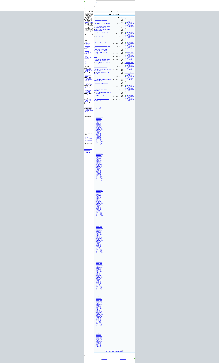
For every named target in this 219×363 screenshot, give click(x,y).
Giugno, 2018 (98, 208)
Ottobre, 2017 (98, 216)
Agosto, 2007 (98, 342)
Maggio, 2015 (99, 246)
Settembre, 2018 (99, 205)
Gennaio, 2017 (99, 226)
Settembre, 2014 (99, 254)
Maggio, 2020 (99, 184)
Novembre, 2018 (99, 203)
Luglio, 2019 (98, 195)
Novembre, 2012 (99, 277)
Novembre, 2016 (99, 228)
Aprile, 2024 (98, 136)
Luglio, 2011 (98, 293)
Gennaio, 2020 (99, 189)
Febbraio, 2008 (99, 336)
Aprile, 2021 (98, 173)
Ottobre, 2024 (98, 130)
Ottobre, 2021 (98, 167)
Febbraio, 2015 (99, 249)
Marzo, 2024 (98, 137)
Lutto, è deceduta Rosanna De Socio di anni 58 (89, 110)
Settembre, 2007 (99, 341)
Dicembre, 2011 (99, 288)
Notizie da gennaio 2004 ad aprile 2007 (88, 138)
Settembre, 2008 (99, 328)
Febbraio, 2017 (99, 225)
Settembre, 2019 (99, 193)
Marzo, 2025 (98, 125)
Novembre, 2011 (99, 289)
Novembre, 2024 (99, 129)
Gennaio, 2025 (99, 127)
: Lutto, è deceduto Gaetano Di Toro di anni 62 (88, 146)
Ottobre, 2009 (98, 315)
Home (86, 42)
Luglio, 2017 (98, 219)
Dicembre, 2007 (99, 338)
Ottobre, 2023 (98, 142)
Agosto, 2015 (98, 243)
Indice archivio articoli (110, 351)
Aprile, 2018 (98, 210)
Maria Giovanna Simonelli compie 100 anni (88, 100)
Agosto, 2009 (98, 317)
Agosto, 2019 (98, 194)
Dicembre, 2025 (99, 116)
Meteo (86, 56)
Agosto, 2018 (98, 206)
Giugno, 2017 (98, 220)
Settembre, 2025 (99, 119)
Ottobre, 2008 (98, 327)
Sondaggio (87, 58)
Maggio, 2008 (99, 333)
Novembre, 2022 (99, 154)
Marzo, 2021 (98, 174)
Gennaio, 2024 (99, 139)
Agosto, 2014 (98, 255)
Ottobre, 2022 (98, 155)
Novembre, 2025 (99, 117)
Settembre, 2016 (99, 230)
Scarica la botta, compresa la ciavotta (101, 83)
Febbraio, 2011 (99, 299)
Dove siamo (87, 51)
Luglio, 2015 (98, 244)
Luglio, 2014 (98, 256)
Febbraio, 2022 (99, 163)
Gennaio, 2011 (99, 300)
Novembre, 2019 (99, 191)
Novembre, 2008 (99, 326)
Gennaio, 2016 (99, 238)
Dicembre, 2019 (99, 190)
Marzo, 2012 (98, 285)
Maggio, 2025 (99, 123)
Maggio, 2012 (99, 283)
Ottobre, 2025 (98, 118)
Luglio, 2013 (98, 269)
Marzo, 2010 (98, 310)
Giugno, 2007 (98, 344)
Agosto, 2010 (98, 305)
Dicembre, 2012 (99, 276)
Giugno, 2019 (98, 196)
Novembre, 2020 (99, 178)
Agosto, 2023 (98, 144)
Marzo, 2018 (98, 211)
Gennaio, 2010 (99, 312)
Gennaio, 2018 (99, 213)
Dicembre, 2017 (99, 214)
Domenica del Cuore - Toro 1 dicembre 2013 (103, 23)
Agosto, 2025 (98, 120)
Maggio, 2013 (99, 271)
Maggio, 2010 (99, 308)
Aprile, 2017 (98, 222)
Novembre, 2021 (99, 166)
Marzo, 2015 (98, 248)
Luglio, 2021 (98, 170)
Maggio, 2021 (99, 172)
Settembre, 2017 (99, 217)
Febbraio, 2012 (99, 286)
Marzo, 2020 (98, 186)
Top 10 (86, 62)
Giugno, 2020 (98, 183)
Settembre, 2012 (99, 279)
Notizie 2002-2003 (88, 140)
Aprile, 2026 (98, 111)
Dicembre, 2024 (99, 128)
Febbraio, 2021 (99, 175)
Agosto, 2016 (98, 231)
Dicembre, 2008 (99, 325)
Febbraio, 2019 (99, 200)
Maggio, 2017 (99, 221)
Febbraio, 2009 (99, 323)
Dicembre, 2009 (99, 313)
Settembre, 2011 (99, 291)
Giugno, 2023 (98, 146)
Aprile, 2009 (98, 321)
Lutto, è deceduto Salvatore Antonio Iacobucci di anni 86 (88, 106)
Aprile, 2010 (98, 309)
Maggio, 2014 (99, 258)
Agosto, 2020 (98, 181)
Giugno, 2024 (98, 134)
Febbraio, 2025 (99, 126)
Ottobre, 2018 (98, 204)
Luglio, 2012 (98, 281)
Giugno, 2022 (98, 159)
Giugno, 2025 (98, 122)
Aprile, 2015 (98, 247)
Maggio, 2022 (99, 160)
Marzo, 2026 (98, 112)
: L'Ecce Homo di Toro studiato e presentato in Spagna (88, 152)
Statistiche (86, 59)
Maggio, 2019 (99, 197)
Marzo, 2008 (98, 335)
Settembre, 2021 (99, 168)
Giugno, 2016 (98, 233)
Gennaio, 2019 (99, 201)
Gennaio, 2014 (99, 263)
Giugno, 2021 (98, 171)
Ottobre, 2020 (98, 179)
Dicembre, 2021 (99, 165)
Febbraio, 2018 (99, 212)
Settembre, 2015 (99, 242)
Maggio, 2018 (99, 209)
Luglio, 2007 (98, 343)
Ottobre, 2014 (98, 253)
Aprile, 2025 (98, 124)
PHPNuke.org (104, 359)
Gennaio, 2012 (99, 287)
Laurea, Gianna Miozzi (99, 36)
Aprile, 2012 (98, 284)
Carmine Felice (123, 359)
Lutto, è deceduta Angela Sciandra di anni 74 (88, 70)
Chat (86, 49)
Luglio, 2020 (98, 182)
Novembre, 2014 (99, 252)
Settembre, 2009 (99, 316)
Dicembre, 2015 (99, 239)
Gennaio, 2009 (99, 324)
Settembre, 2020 (99, 180)
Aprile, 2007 (98, 346)
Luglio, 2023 (98, 145)
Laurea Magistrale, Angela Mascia (101, 20)
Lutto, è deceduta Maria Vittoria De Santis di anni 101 (88, 91)
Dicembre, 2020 (99, 177)
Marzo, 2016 (98, 236)
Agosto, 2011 (98, 292)
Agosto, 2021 (98, 169)
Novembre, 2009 (99, 314)
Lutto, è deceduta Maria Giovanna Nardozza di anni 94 (88, 95)
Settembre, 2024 (99, 131)
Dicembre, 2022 (99, 153)
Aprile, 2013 (98, 272)
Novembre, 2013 (99, 265)
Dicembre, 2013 (99, 264)
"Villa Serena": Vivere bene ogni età (88, 84)
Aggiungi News (88, 44)
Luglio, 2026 (98, 108)
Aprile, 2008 (98, 334)
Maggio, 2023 (99, 147)
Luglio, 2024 (98, 133)
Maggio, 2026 (99, 110)
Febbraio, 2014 (99, 262)
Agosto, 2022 (98, 157)
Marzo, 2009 (98, 322)
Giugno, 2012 (98, 282)
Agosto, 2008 (98, 329)
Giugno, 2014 (98, 257)
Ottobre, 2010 (98, 303)
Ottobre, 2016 (98, 229)
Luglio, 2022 (98, 158)
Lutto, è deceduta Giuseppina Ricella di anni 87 (88, 79)
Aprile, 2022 (98, 161)
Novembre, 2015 (99, 240)
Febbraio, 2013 (99, 274)
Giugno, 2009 (98, 319)
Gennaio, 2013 (99, 275)
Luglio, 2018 (98, 207)
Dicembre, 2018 (99, 202)
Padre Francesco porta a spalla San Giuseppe (88, 75)
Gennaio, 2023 (99, 152)
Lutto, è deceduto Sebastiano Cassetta (101, 39)
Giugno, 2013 (98, 270)
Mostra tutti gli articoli (119, 351)
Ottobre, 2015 (98, 241)
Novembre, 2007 (99, 339)
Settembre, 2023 (99, 143)
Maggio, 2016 (99, 234)
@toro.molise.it (87, 43)
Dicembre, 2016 (99, 227)
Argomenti (87, 47)
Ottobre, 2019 (98, 192)
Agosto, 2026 (98, 107)
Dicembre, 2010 (99, 301)
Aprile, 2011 (98, 297)
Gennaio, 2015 (99, 250)
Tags (86, 61)
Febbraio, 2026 (99, 113)
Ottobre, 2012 (98, 278)
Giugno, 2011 (98, 294)
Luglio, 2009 (98, 318)
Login (86, 54)
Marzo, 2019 (98, 199)
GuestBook (87, 53)
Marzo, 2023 (98, 149)
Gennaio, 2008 (99, 337)
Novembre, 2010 (99, 302)
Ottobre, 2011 (98, 290)
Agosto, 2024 (98, 132)
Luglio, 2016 (98, 232)
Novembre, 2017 (99, 215)
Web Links (87, 63)
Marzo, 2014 (98, 261)
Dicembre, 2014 (99, 251)
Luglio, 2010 (98, 306)
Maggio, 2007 (99, 345)
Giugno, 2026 (98, 109)
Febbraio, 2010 (99, 311)
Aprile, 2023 (98, 148)
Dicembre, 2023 (99, 140)
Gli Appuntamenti (88, 52)
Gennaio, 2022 (99, 164)
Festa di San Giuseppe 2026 (87, 87)
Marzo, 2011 (98, 298)
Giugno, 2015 (98, 245)
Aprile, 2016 (98, 235)
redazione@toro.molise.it (88, 22)
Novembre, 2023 (99, 141)
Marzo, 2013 (98, 273)
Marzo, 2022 (98, 162)
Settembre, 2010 (99, 304)
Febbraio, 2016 (99, 237)
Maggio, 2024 (99, 135)
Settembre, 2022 (99, 156)
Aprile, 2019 (98, 198)
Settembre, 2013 (99, 267)
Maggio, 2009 (99, 320)
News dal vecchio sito (89, 57)
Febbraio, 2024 (99, 138)
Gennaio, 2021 (99, 176)
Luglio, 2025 (98, 121)
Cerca (86, 48)
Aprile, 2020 (98, 185)
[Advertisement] (88, 124)
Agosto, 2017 (98, 218)
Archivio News (87, 46)
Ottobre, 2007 (98, 340)
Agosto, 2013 (98, 268)
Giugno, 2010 (98, 307)
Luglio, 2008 (98, 330)
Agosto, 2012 (98, 280)
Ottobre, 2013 (98, 266)
